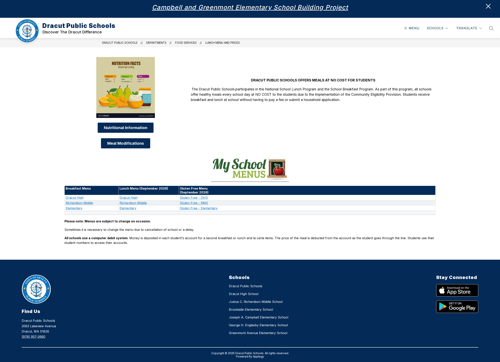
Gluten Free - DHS (194, 198)
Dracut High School (243, 294)
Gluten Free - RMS (194, 203)
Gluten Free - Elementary (199, 208)
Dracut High (75, 198)
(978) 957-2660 (33, 337)
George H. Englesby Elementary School (258, 325)
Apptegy (258, 356)
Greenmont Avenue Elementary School (258, 333)
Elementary (74, 208)
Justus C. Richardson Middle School (256, 302)
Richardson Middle (79, 203)
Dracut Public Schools (120, 42)
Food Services (186, 42)
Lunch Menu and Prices (222, 42)
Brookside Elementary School (251, 309)
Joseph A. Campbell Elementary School (258, 317)
